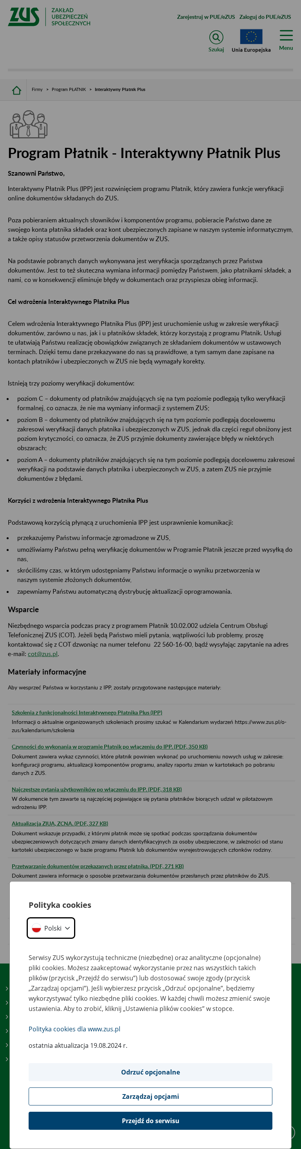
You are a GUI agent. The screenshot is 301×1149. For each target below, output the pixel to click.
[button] (51, 928)
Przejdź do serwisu (151, 1120)
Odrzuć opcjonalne (150, 1072)
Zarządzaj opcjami (150, 1096)
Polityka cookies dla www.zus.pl (74, 1029)
